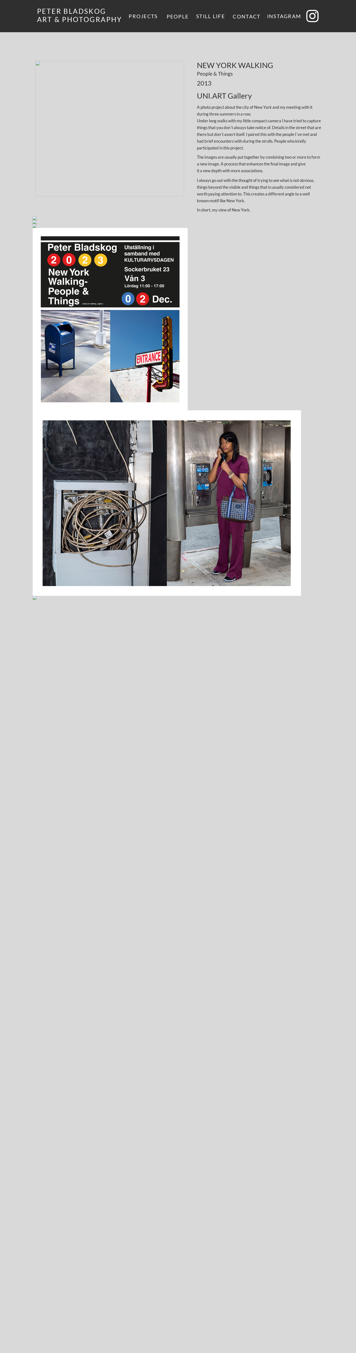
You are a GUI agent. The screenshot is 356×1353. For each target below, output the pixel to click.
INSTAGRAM (284, 16)
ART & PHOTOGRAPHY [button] (79, 19)
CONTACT (246, 16)
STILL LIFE (210, 16)
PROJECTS (143, 16)
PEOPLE (178, 16)
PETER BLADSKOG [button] (72, 11)
